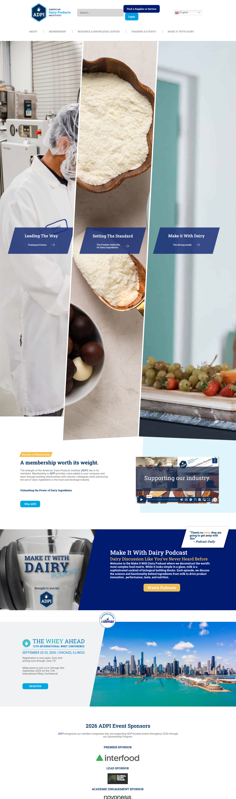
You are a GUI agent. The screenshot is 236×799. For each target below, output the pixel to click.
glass (181, 566)
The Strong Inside (182, 244)
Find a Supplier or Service (141, 8)
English (183, 12)
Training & (33, 244)
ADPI (84, 470)
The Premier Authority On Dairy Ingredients (108, 246)
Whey (40, 673)
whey (207, 532)
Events (43, 244)
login (131, 16)
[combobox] (100, 13)
